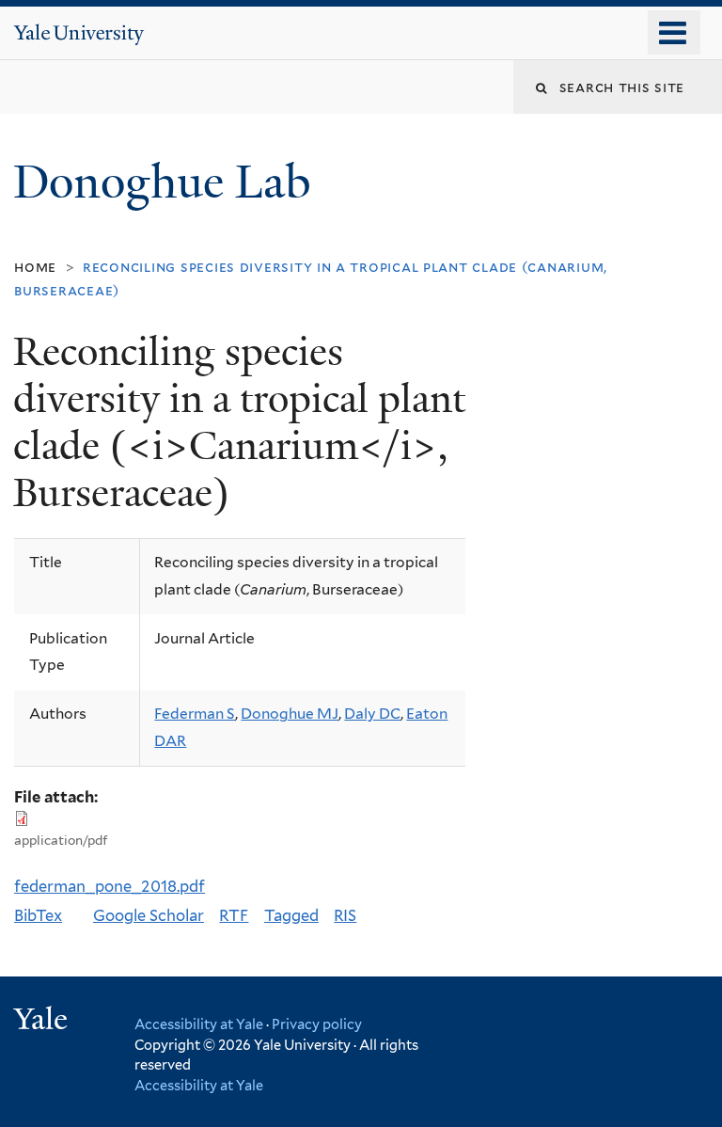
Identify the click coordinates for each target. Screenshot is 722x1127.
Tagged (291, 915)
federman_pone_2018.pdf (109, 886)
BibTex (38, 915)
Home (35, 267)
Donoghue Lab (173, 182)
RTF (233, 915)
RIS (345, 915)
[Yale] (43, 1021)
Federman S (194, 713)
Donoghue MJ (289, 713)
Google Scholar (148, 915)
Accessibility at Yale (198, 1024)
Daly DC (372, 713)
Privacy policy (317, 1024)
